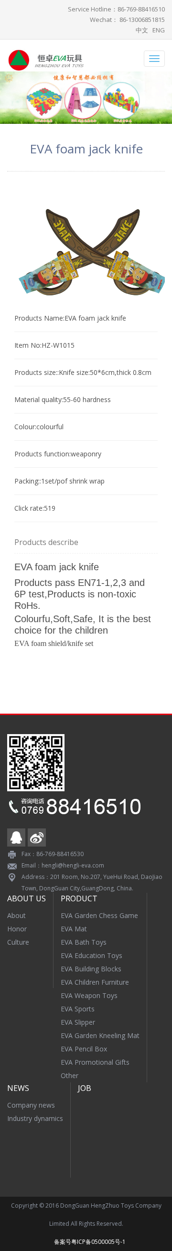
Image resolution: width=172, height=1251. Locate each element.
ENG (158, 30)
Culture (18, 942)
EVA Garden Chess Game (99, 915)
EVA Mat (74, 928)
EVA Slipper (78, 1022)
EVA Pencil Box (84, 1048)
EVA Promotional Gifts (95, 1062)
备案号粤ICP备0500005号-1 (90, 1242)
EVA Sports (78, 1008)
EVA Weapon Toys (89, 995)
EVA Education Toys (91, 955)
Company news (31, 1105)
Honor (17, 928)
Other (69, 1075)
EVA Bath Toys (84, 942)
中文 (142, 30)
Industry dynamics (35, 1118)
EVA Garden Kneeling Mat (100, 1035)
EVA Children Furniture (95, 982)
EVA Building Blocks (91, 968)
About (16, 915)
